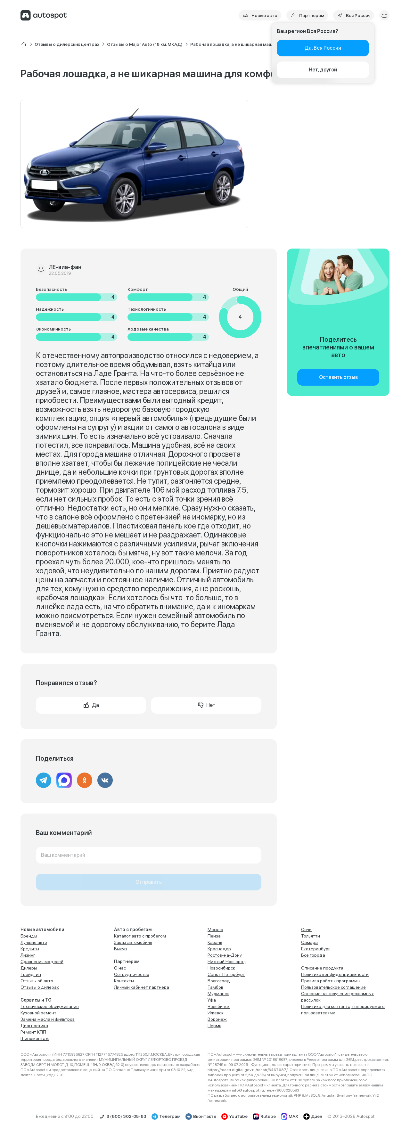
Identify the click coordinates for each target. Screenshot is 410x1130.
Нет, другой (323, 70)
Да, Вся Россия (323, 48)
